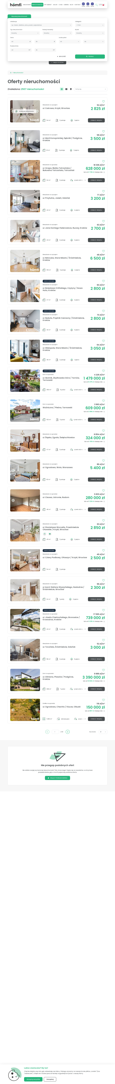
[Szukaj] (83, 4)
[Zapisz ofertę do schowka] (103, 101)
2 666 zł (91, 412)
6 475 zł (91, 382)
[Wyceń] (92, 4)
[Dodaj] (88, 4)
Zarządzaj (50, 1079)
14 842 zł (91, 681)
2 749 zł (91, 172)
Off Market (48, 5)
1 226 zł (91, 501)
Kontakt (78, 5)
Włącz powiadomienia (58, 778)
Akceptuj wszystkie (33, 1079)
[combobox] (41, 25)
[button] (27, 5)
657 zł (92, 711)
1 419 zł (91, 441)
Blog (71, 5)
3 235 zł (91, 621)
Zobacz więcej (96, 120)
